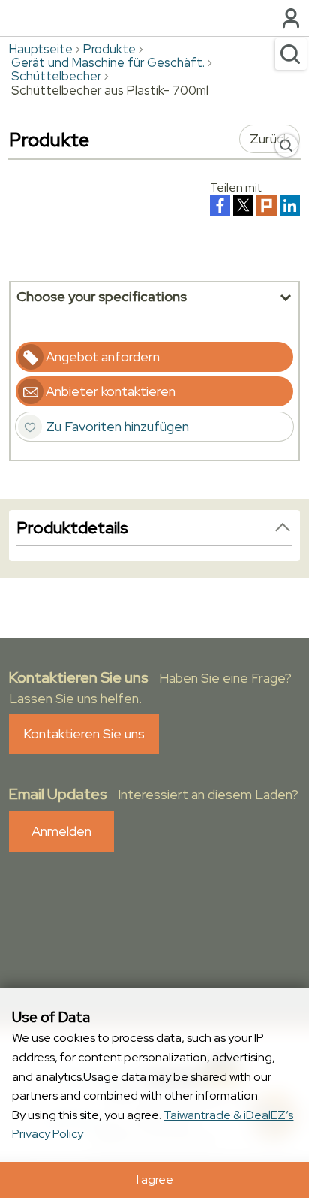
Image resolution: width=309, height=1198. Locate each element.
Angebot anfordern (103, 356)
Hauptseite (41, 49)
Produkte (109, 49)
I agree (154, 1179)
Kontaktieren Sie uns (84, 733)
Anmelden (62, 831)
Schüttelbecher (56, 76)
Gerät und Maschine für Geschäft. (108, 62)
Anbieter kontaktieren (111, 391)
